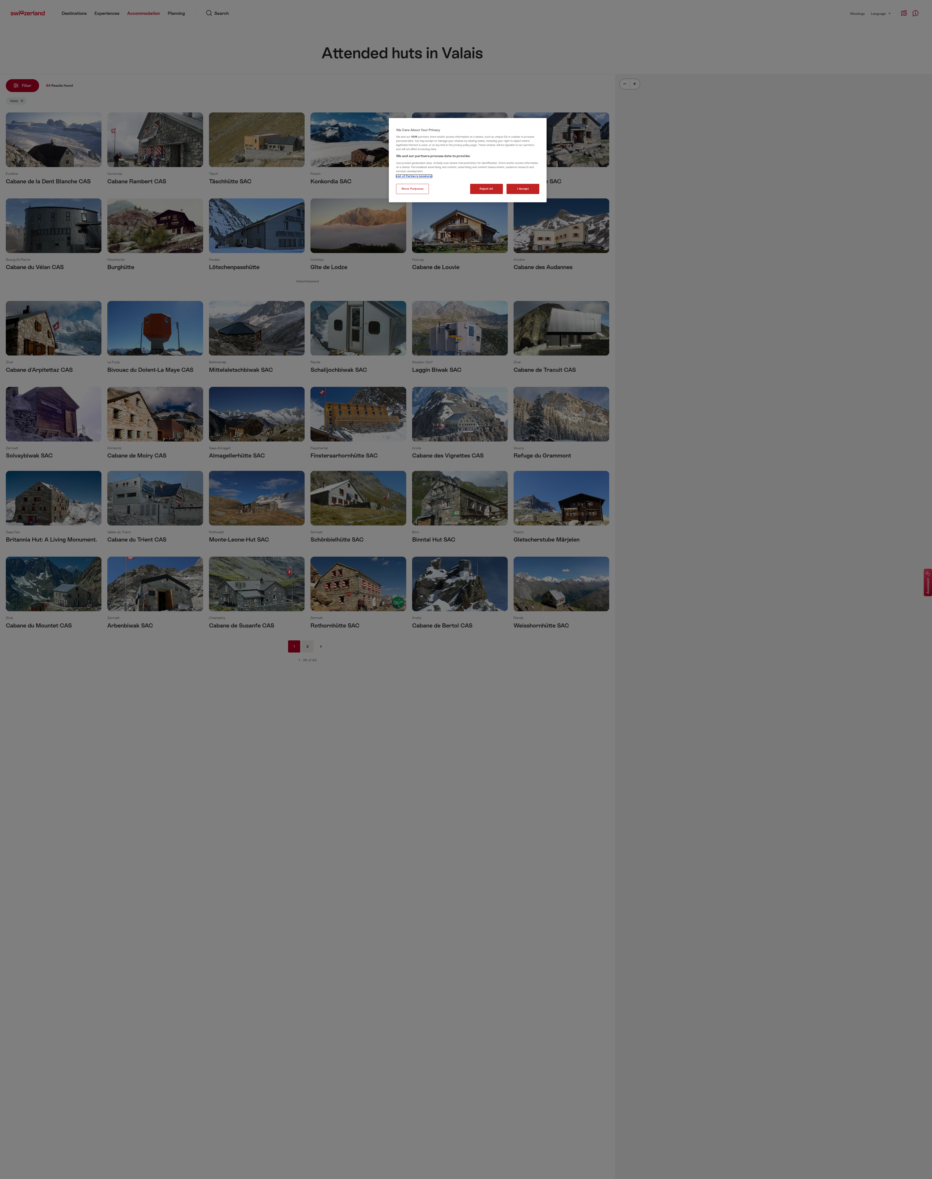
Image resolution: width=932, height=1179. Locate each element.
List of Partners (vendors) (414, 176)
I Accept (523, 188)
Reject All (486, 188)
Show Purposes (412, 188)
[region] (468, 160)
